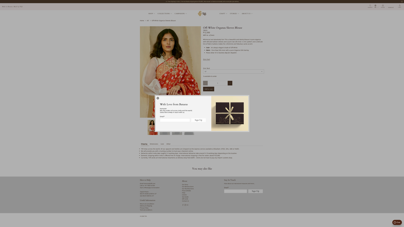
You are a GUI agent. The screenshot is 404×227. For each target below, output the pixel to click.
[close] (158, 98)
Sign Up (198, 120)
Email (162, 116)
